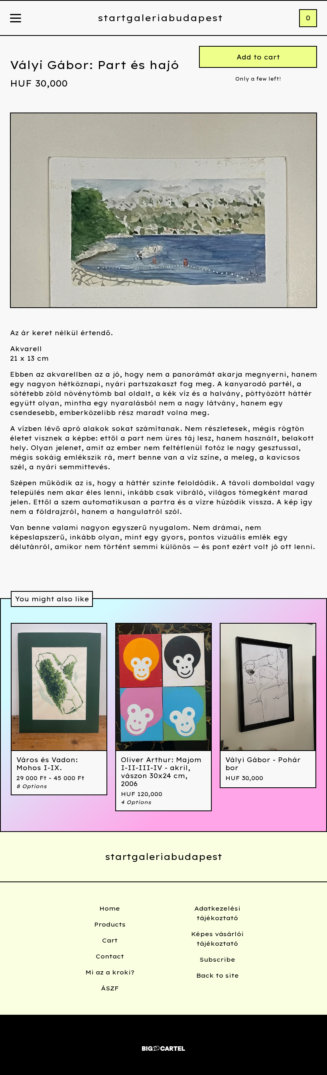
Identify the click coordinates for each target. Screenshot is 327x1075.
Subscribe (217, 959)
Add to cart (258, 57)
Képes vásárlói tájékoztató (217, 938)
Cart (110, 940)
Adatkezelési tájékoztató (217, 913)
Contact (110, 956)
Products (110, 924)
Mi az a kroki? (109, 972)
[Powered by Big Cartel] (163, 1044)
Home (109, 908)
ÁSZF (110, 988)
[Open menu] (15, 19)
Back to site (217, 975)
